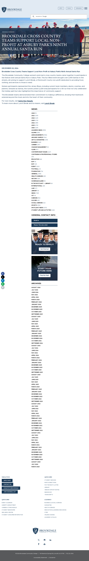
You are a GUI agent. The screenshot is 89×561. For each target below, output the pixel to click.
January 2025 (36, 333)
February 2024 (36, 360)
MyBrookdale (79, 8)
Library (34, 190)
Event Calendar (7, 502)
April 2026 (35, 297)
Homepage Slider (37, 181)
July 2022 (34, 406)
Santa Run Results (25, 101)
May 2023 (34, 382)
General (34, 173)
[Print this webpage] (3, 287)
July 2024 (34, 348)
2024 (33, 123)
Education (35, 159)
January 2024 (36, 362)
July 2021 (34, 435)
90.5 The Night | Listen (51, 485)
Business (34, 142)
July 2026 (34, 290)
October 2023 (36, 370)
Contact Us (7, 484)
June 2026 (34, 292)
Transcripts (48, 494)
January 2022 (36, 420)
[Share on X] (3, 277)
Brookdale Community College (12, 12)
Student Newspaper (8, 510)
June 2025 (34, 321)
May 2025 (34, 323)
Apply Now (7, 480)
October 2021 (36, 428)
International (36, 186)
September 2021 (37, 430)
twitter (39, 540)
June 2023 (34, 379)
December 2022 (36, 394)
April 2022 (35, 413)
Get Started (44, 249)
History (34, 178)
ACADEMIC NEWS (36, 130)
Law (32, 188)
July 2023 (34, 377)
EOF (32, 161)
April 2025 (35, 326)
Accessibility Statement (40, 557)
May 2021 (34, 440)
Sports (34, 205)
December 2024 (36, 336)
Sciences (34, 198)
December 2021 (36, 423)
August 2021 (35, 432)
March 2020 (35, 466)
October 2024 (36, 340)
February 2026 (36, 302)
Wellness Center (7, 512)
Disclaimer (52, 557)
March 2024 (35, 357)
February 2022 (36, 418)
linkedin (50, 540)
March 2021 (35, 445)
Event (33, 166)
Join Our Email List (10, 491)
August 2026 (35, 287)
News (33, 193)
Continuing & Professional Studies (44, 154)
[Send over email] (3, 284)
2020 (33, 113)
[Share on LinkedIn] (3, 280)
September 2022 (37, 401)
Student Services (50, 480)
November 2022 (36, 396)
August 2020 (35, 462)
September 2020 (37, 459)
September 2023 (37, 372)
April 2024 (35, 355)
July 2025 (34, 319)
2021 (33, 115)
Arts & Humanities (37, 139)
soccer (34, 200)
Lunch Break (49, 103)
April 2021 (35, 442)
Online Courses (49, 514)
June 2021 (34, 437)
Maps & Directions (50, 482)
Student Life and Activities (41, 210)
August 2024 (35, 345)
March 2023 (35, 386)
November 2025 (36, 309)
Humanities (48, 505)
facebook (39, 544)
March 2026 (35, 299)
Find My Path (44, 275)
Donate (69, 8)
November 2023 (36, 367)
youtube (44, 544)
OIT (32, 195)
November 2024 (36, 338)
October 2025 (36, 311)
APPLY (60, 8)
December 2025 (36, 307)
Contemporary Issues (39, 152)
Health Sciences (37, 176)
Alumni (33, 132)
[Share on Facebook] (3, 273)
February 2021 (36, 447)
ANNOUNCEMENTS (37, 135)
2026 (33, 127)
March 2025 (35, 328)
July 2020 (34, 464)
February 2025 (36, 331)
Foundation (35, 171)
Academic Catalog (50, 517)
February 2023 (36, 389)
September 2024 (37, 343)
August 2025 (35, 316)
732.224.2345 (69, 553)
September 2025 (37, 314)
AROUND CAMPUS (37, 137)
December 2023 (36, 365)
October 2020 (36, 457)
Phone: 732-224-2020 (41, 225)
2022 (33, 118)
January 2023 (36, 391)
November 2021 (36, 425)
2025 (33, 125)
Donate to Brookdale (11, 488)
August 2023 (35, 374)
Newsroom (48, 492)
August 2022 (35, 403)
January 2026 (36, 304)
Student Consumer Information (12, 514)
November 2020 (36, 454)
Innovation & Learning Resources (55, 510)
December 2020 (36, 452)
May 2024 (34, 353)
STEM (46, 512)
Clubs (33, 149)
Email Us (36, 220)
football (35, 169)
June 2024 (34, 350)
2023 (33, 120)
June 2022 (34, 408)
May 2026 (34, 294)
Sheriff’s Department (9, 505)
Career (34, 144)
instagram (44, 540)
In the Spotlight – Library (41, 183)
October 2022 (36, 399)
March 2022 (35, 416)
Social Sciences (37, 202)
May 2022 (34, 411)
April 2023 (35, 384)
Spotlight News (37, 207)
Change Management (39, 147)
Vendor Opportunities (51, 489)
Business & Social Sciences (53, 502)
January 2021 (36, 449)
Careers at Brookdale (9, 507)
